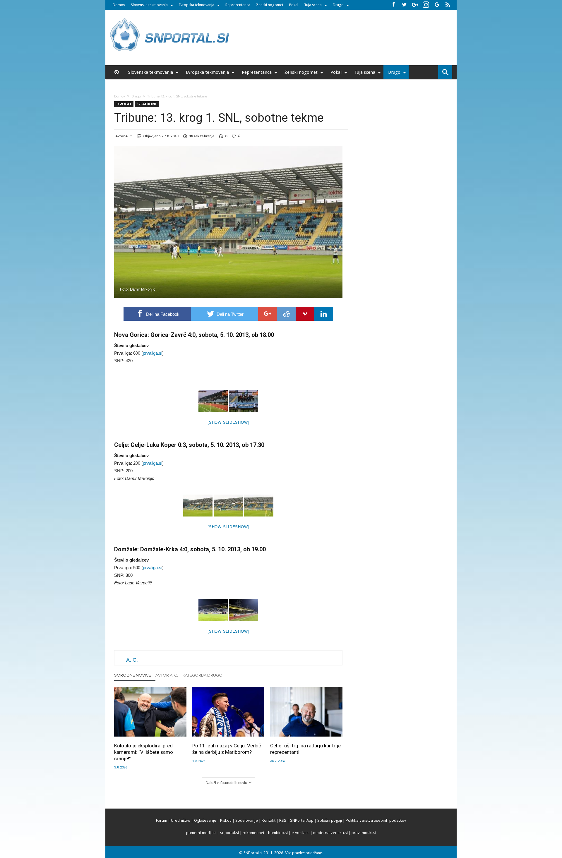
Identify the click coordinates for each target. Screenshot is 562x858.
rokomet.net (253, 832)
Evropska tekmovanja (196, 5)
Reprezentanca (237, 5)
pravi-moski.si (364, 832)
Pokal (293, 5)
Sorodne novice (132, 675)
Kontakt (268, 820)
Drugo (338, 5)
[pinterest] (305, 314)
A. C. (129, 136)
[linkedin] (323, 314)
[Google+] (415, 5)
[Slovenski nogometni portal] (170, 18)
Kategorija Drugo (202, 675)
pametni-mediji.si (201, 832)
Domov (119, 5)
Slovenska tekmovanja (149, 5)
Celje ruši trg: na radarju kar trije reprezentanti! (305, 749)
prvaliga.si (152, 353)
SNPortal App (301, 820)
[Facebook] (393, 5)
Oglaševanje (205, 820)
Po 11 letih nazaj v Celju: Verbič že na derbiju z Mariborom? (226, 749)
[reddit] (286, 314)
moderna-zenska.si (330, 832)
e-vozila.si (300, 832)
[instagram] (426, 5)
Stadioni (146, 104)
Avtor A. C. (166, 675)
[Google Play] (436, 5)
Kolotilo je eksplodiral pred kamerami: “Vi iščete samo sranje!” (143, 752)
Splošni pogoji (329, 820)
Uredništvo (180, 820)
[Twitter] (404, 5)
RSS (282, 820)
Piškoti (226, 820)
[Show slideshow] (228, 422)
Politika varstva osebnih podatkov (376, 820)
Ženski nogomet (269, 5)
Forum (161, 820)
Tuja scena (313, 5)
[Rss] (447, 5)
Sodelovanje (246, 820)
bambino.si (278, 832)
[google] (267, 314)
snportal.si (229, 832)
